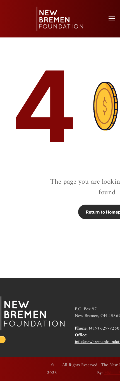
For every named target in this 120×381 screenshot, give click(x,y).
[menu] (111, 18)
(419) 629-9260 (104, 328)
